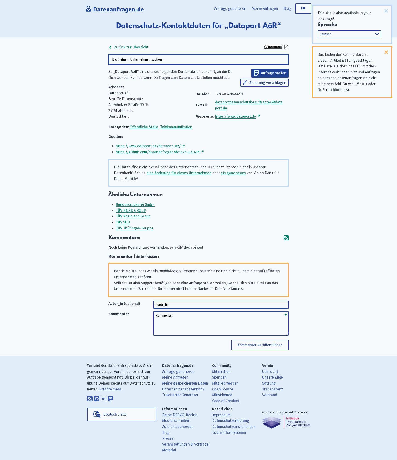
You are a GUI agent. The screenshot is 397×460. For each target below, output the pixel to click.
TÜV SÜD (123, 222)
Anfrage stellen (273, 73)
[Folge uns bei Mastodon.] (110, 397)
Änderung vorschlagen (267, 83)
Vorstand (269, 395)
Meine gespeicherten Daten (185, 383)
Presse (168, 438)
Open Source (222, 389)
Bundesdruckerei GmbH (135, 204)
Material (169, 450)
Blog (287, 8)
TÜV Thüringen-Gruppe (134, 228)
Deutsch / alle (115, 414)
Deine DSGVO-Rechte (180, 415)
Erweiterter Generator (180, 395)
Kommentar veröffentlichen (260, 345)
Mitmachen (221, 371)
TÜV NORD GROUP (131, 210)
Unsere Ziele (272, 377)
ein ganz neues (233, 173)
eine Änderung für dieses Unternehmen (179, 173)
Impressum (221, 415)
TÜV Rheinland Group (133, 216)
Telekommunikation (176, 127)
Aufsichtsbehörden (177, 426)
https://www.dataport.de (235, 116)
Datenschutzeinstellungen (234, 426)
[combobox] (198, 59)
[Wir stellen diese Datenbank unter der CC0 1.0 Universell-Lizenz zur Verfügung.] (273, 47)
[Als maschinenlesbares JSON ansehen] (286, 47)
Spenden (219, 377)
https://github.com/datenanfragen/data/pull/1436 (158, 152)
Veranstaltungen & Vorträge (185, 444)
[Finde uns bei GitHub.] (96, 397)
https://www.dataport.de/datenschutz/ (148, 146)
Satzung (269, 383)
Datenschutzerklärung (230, 420)
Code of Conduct (225, 401)
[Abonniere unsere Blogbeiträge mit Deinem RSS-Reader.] (90, 397)
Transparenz (272, 389)
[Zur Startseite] (115, 10)
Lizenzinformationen (229, 432)
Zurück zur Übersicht (130, 47)
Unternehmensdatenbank (183, 389)
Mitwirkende (222, 395)
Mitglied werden (225, 383)
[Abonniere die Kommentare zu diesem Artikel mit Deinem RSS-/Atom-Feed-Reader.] (286, 237)
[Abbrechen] (386, 11)
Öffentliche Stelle (144, 127)
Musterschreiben (176, 420)
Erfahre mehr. (110, 389)
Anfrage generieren (230, 8)
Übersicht (270, 371)
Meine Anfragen (265, 8)
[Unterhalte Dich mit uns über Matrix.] (103, 397)
